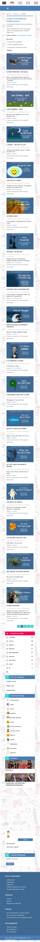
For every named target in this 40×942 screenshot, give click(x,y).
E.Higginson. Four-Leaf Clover (18, 394)
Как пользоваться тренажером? (16, 915)
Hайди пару (10, 884)
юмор (12, 722)
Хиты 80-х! (9, 770)
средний (23, 35)
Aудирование (10, 882)
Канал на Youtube (12, 927)
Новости (9, 901)
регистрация (11, 843)
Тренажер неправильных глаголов (16, 887)
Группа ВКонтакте (12, 929)
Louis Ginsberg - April (15, 109)
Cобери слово (11, 880)
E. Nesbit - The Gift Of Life (16, 145)
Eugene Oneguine (13, 605)
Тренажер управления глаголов (15, 889)
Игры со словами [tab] (17, 677)
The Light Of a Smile (14, 180)
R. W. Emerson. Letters (15, 361)
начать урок (10, 87)
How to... (13, 735)
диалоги (13, 752)
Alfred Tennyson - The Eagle (17, 72)
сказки (12, 739)
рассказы (13, 748)
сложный (28, 35)
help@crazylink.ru (22, 937)
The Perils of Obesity (14, 502)
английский (16, 14)
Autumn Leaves (12, 216)
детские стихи (15, 731)
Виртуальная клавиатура (14, 903)
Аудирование (10, 690)
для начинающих (16, 189)
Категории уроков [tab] (17, 696)
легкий (18, 35)
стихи (12, 709)
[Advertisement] (20, 810)
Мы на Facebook (11, 931)
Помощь (9, 898)
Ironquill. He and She (14, 251)
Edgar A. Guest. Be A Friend (16, 428)
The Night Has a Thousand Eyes (18, 289)
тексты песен (14, 700)
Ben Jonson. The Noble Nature (18, 571)
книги (12, 704)
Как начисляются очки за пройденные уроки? (19, 917)
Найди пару (10, 686)
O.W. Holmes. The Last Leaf (16, 537)
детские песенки (15, 717)
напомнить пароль (13, 847)
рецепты (13, 713)
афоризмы (13, 744)
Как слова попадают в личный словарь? (18, 913)
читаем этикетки (15, 726)
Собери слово (11, 681)
